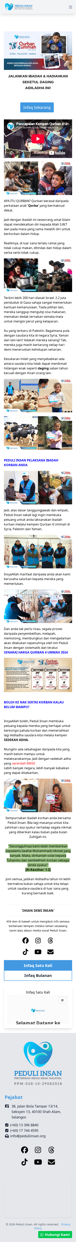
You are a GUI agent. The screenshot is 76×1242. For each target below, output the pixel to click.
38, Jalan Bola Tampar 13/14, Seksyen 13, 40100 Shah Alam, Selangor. (36, 1111)
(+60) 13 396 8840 (24, 1125)
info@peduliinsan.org (28, 1136)
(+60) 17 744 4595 (24, 1130)
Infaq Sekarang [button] (37, 107)
